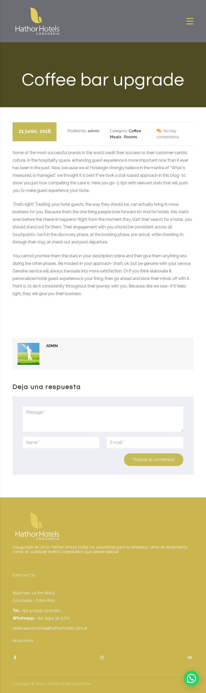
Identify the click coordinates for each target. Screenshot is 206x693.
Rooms (130, 137)
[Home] (38, 20)
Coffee (135, 131)
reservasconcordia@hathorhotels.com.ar (50, 628)
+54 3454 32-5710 (53, 618)
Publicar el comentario (153, 459)
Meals (115, 137)
